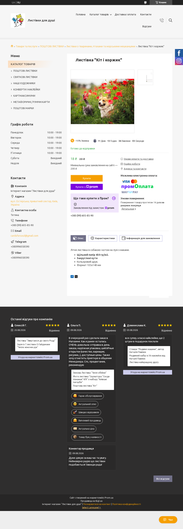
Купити (87, 178)
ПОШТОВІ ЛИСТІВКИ (52, 46)
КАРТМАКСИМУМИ (24, 95)
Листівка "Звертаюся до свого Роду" (36, 340)
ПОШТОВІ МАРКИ (23, 108)
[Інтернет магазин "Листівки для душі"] (18, 20)
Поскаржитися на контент (97, 504)
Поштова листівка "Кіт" (85, 386)
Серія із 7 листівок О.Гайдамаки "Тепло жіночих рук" (33, 345)
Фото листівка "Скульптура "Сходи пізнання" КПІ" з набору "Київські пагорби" (91, 379)
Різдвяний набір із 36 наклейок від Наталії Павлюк (147, 357)
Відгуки (146, 26)
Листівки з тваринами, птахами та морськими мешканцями (100, 46)
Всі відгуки (162, 478)
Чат (171, 519)
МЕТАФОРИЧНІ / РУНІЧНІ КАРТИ (31, 102)
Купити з (80, 186)
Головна (80, 14)
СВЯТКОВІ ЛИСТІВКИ (25, 77)
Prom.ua (109, 498)
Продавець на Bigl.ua (91, 501)
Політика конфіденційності (126, 504)
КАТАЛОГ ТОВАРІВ (23, 64)
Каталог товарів (99, 14)
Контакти (145, 14)
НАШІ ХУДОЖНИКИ (24, 83)
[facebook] (72, 277)
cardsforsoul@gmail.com (24, 235)
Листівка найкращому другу (144, 362)
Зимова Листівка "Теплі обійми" (90, 373)
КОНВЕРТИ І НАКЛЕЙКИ (26, 89)
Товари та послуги (26, 46)
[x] (76, 277)
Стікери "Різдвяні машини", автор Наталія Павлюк (146, 350)
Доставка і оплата (125, 14)
